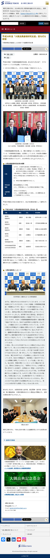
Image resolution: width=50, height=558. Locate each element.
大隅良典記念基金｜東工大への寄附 (14, 494)
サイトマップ (31, 530)
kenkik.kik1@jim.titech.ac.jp (18, 508)
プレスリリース (6, 534)
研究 (8, 57)
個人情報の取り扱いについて (10, 530)
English (46, 23)
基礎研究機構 (10, 440)
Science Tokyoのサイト (28, 13)
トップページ (6, 526)
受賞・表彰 (10, 54)
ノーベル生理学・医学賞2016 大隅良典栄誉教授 (17, 468)
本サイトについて (32, 526)
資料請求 (29, 534)
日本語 (41, 23)
